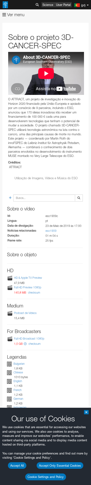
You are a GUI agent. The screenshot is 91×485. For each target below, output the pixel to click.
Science (47, 5)
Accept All (17, 465)
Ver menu (15, 14)
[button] (25, 343)
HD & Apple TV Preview (28, 277)
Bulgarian (19, 363)
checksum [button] (33, 292)
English (18, 381)
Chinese (18, 372)
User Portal (63, 5)
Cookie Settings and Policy (46, 477)
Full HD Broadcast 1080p (29, 338)
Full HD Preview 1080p (27, 287)
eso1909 (51, 231)
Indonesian (20, 407)
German (18, 398)
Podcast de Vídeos (25, 313)
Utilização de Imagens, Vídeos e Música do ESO (46, 178)
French (17, 390)
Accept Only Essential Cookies (60, 465)
